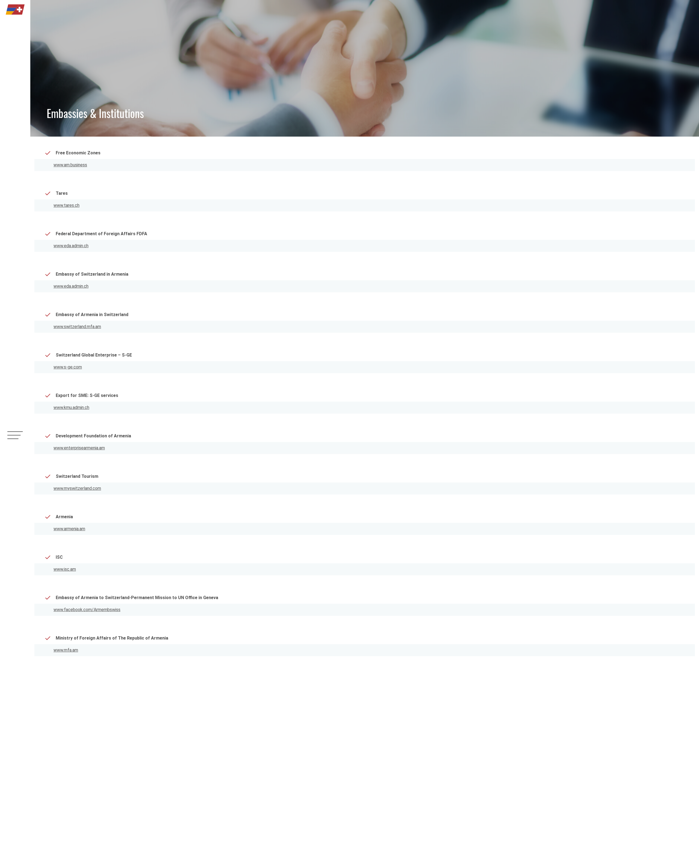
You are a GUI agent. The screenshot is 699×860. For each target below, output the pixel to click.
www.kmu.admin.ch (71, 407)
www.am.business (70, 164)
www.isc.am (65, 569)
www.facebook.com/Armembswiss (87, 609)
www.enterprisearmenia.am (79, 447)
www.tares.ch (66, 205)
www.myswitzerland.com (77, 488)
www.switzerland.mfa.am (77, 326)
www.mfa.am (66, 650)
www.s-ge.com (68, 367)
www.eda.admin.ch (71, 245)
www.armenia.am (69, 528)
